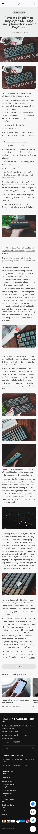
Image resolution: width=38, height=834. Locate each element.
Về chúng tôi (6, 778)
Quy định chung (7, 781)
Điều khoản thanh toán (8, 806)
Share (20, 666)
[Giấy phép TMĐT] (19, 821)
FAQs (3, 811)
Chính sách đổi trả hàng (8, 800)
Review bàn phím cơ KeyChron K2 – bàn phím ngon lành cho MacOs (18, 251)
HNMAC (32, 657)
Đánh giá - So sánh (19, 12)
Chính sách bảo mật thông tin (9, 786)
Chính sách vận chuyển (7, 795)
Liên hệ (4, 814)
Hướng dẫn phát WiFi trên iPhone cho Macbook (15, 701)
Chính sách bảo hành (9, 790)
